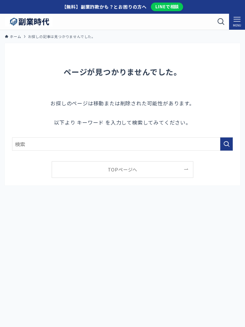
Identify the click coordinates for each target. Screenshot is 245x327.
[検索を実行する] (226, 144)
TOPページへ (122, 169)
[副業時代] (29, 22)
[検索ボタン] (221, 22)
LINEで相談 (167, 7)
